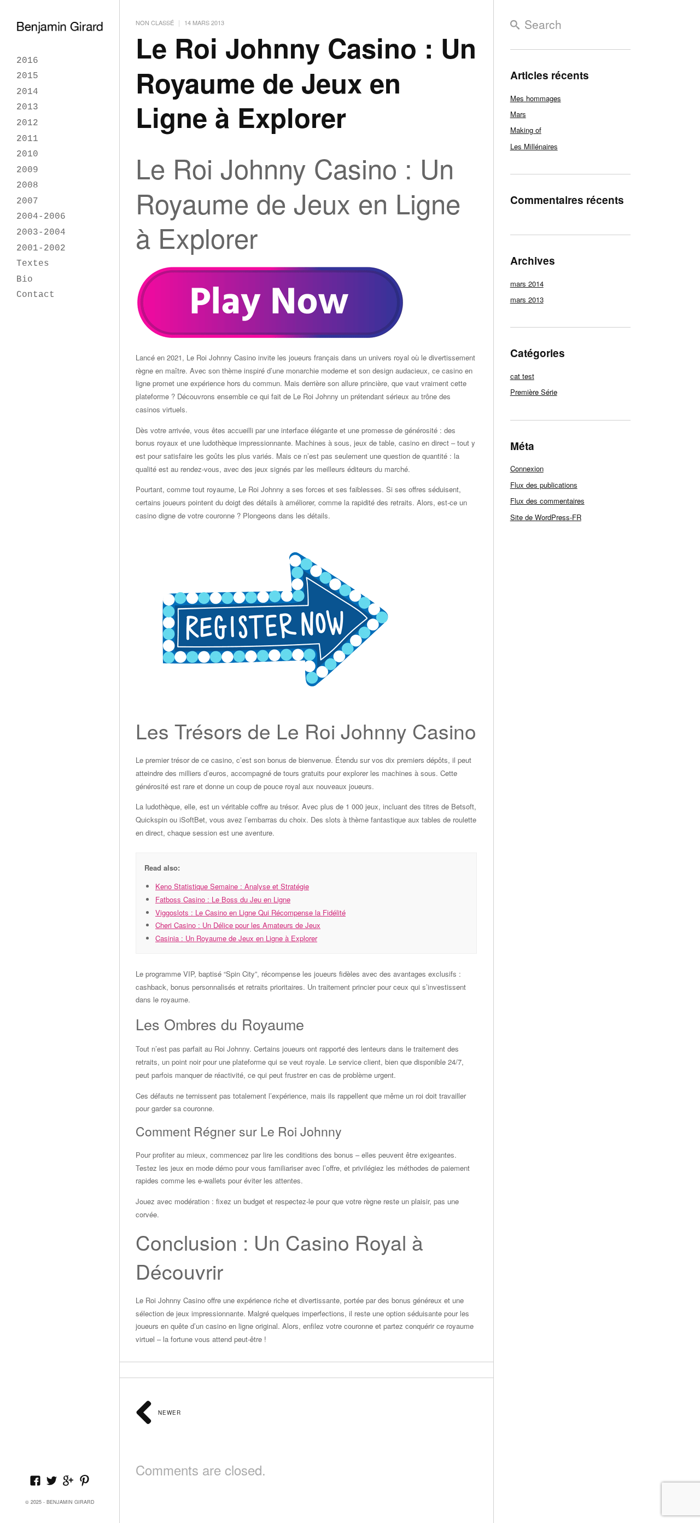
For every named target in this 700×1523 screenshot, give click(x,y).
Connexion (527, 468)
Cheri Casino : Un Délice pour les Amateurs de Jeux (237, 925)
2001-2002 (41, 248)
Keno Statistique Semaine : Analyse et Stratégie (232, 886)
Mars (518, 114)
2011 (27, 139)
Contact (35, 295)
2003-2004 (41, 232)
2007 (27, 201)
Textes (32, 264)
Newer (168, 1412)
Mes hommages (535, 98)
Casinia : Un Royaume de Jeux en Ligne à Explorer (236, 938)
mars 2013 (527, 299)
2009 (27, 170)
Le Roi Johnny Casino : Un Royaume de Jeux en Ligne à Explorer (306, 82)
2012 (27, 123)
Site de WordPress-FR (545, 517)
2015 (27, 76)
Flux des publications (544, 485)
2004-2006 (41, 216)
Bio (24, 279)
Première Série (533, 392)
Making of (525, 130)
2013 (27, 107)
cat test (522, 376)
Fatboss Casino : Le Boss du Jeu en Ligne (222, 899)
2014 (27, 92)
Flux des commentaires (547, 500)
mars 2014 (527, 283)
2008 (27, 185)
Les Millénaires (534, 146)
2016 (27, 61)
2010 (27, 154)
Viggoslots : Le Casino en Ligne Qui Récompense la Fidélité (250, 912)
